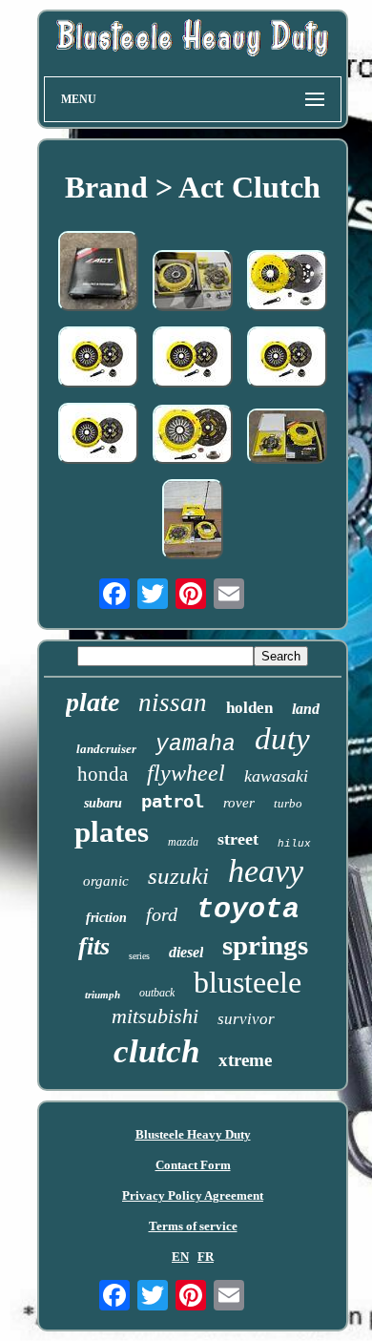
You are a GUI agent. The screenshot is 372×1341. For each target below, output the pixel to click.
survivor (246, 1019)
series (139, 956)
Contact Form (193, 1165)
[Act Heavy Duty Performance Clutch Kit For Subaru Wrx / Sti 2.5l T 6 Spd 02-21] (192, 436)
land (306, 709)
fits (94, 946)
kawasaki (276, 776)
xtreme (245, 1060)
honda (102, 774)
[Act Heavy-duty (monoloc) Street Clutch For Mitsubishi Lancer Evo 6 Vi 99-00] (287, 359)
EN (180, 1256)
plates (111, 832)
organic (106, 881)
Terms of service (193, 1226)
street (237, 839)
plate (92, 702)
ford (161, 914)
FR (205, 1256)
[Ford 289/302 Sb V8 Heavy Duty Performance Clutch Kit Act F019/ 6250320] (287, 438)
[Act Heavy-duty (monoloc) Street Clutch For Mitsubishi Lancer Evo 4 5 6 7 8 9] (98, 359)
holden (249, 708)
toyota (248, 909)
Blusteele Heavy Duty (193, 1134)
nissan (172, 702)
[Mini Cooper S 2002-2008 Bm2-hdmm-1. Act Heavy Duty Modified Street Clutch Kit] (98, 273)
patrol (172, 800)
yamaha (195, 744)
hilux (294, 843)
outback (157, 992)
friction (106, 918)
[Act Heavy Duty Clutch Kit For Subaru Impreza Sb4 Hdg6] (192, 282)
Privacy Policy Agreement (192, 1195)
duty (282, 739)
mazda (183, 842)
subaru (103, 803)
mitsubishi (155, 1016)
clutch (156, 1051)
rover (239, 802)
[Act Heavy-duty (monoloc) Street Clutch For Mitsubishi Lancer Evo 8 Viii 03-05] (192, 359)
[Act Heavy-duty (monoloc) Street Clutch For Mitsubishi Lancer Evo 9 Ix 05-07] (98, 435)
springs (265, 945)
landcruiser (106, 749)
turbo (288, 803)
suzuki (178, 876)
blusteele (247, 982)
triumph (102, 994)
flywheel (186, 773)
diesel (186, 952)
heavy (265, 871)
